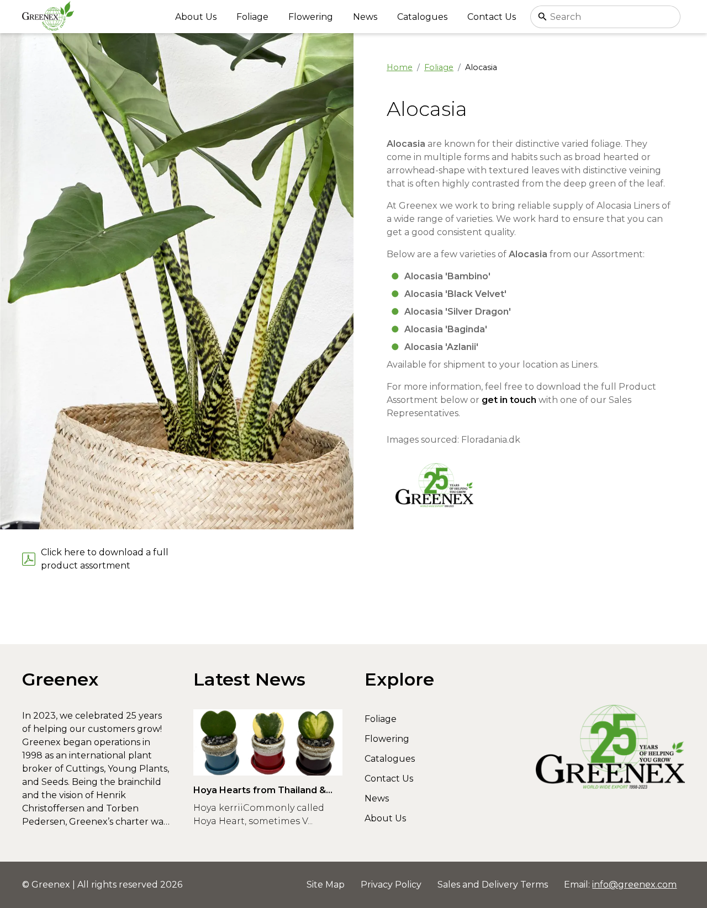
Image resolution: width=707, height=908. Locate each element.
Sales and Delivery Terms (492, 884)
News (365, 17)
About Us (196, 17)
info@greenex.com (634, 884)
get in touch (509, 400)
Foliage (252, 17)
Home (400, 67)
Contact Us (491, 17)
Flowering (310, 17)
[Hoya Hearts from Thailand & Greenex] (267, 742)
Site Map (326, 884)
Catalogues (422, 17)
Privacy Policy (391, 884)
